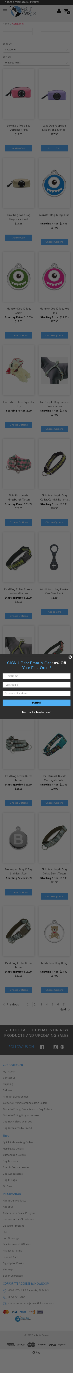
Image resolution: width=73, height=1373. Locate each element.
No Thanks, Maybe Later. (36, 712)
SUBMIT (37, 702)
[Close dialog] (70, 657)
